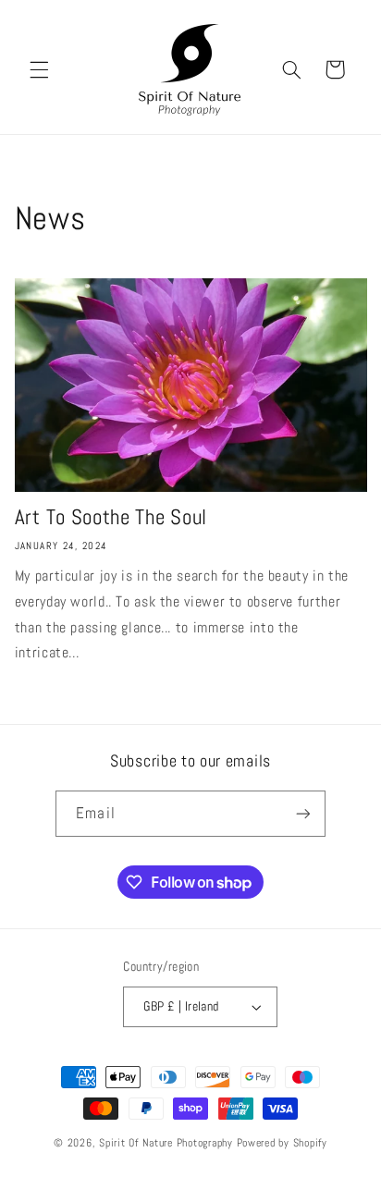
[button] (39, 69)
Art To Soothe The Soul (111, 517)
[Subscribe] (302, 813)
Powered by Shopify (282, 1142)
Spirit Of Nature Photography (166, 1142)
